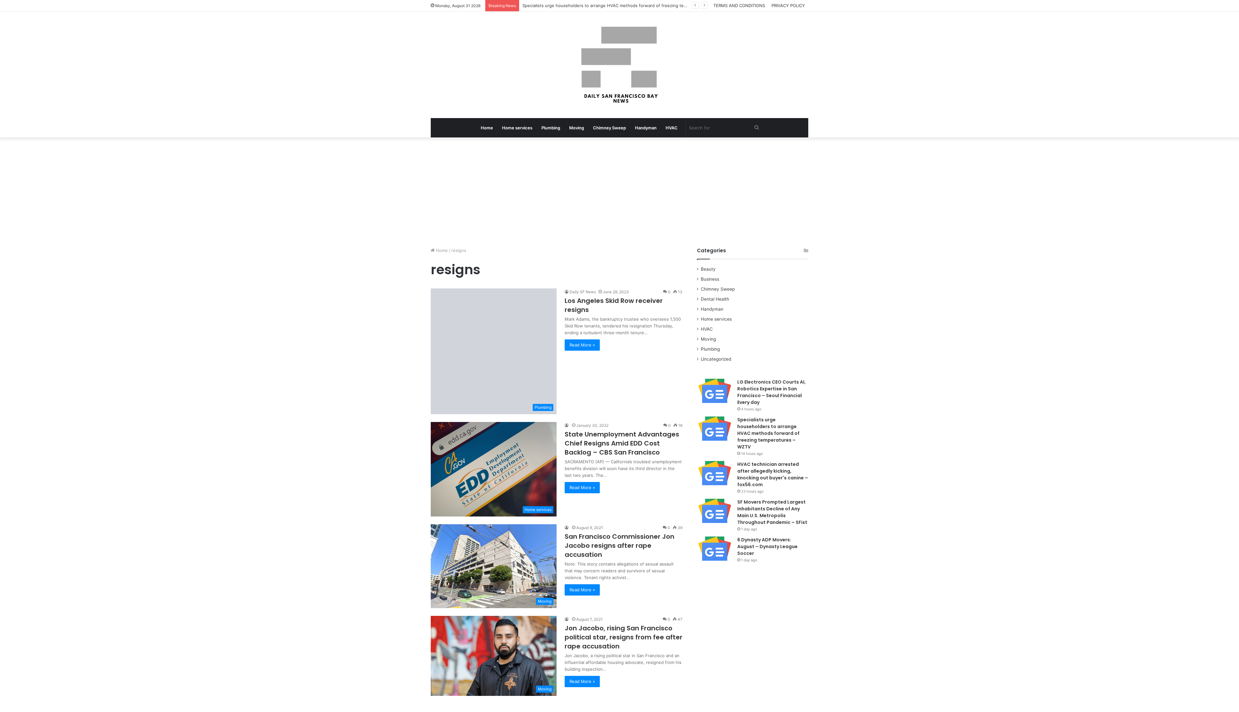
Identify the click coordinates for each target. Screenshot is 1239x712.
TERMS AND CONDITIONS (739, 5)
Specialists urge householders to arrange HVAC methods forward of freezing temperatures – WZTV (768, 433)
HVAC (672, 127)
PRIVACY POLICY (788, 5)
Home (487, 127)
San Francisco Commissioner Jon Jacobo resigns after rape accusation (619, 545)
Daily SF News (582, 291)
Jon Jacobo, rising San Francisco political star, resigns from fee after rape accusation (623, 637)
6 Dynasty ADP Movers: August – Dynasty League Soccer (767, 547)
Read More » (582, 344)
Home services (517, 127)
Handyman (646, 127)
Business (710, 279)
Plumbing (550, 127)
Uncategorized (716, 359)
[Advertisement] (619, 192)
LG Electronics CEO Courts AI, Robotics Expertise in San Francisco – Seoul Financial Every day (771, 392)
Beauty (708, 269)
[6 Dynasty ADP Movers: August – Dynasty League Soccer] (714, 549)
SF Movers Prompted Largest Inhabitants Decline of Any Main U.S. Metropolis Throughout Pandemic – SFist (772, 512)
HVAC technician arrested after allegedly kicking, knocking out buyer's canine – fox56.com (772, 474)
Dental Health (715, 299)
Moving (576, 127)
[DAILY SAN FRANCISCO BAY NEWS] (619, 65)
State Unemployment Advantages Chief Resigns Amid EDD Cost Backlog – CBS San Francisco (622, 443)
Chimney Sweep (609, 127)
